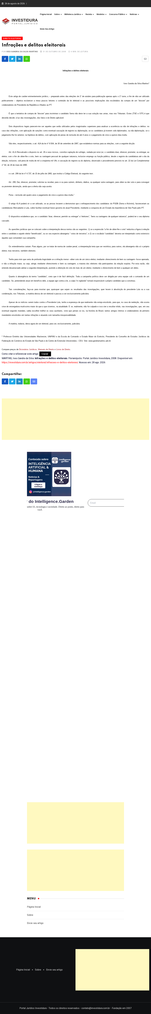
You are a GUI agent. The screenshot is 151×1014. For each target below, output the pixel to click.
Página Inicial (46, 14)
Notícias (133, 14)
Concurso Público (117, 14)
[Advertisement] (75, 419)
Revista (89, 14)
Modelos (100, 14)
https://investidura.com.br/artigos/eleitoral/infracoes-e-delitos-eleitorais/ (40, 362)
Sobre (57, 14)
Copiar (45, 353)
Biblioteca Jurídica (72, 14)
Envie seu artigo (47, 29)
